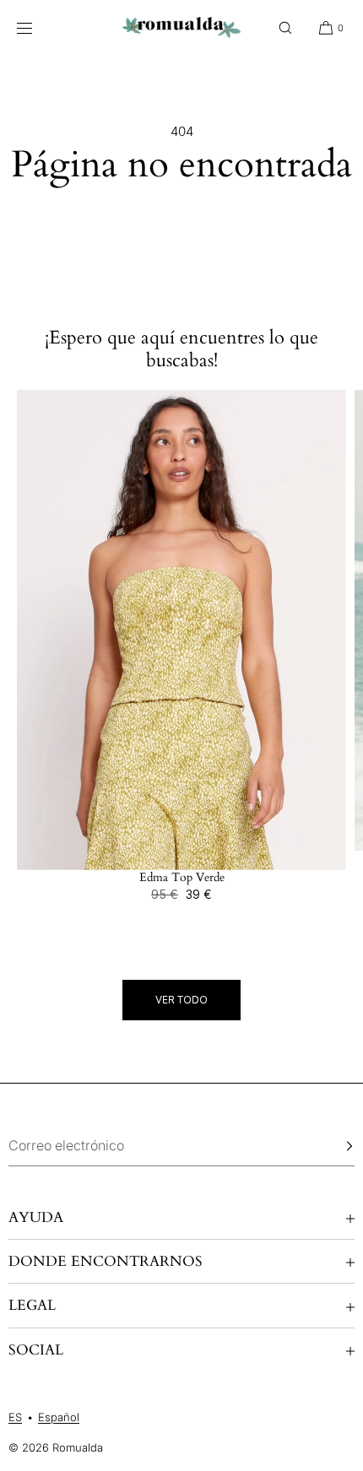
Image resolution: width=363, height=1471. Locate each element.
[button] (285, 27)
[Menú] (37, 27)
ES (15, 1417)
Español (58, 1417)
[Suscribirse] (333, 1146)
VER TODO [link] (181, 999)
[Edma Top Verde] (181, 630)
